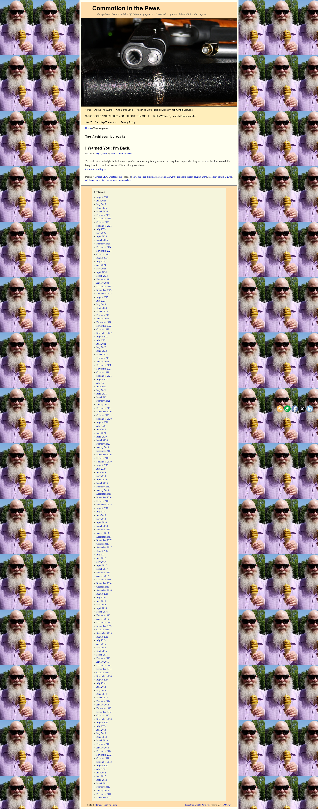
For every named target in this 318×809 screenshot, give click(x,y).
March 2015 (102, 654)
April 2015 (101, 651)
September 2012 (104, 762)
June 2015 (101, 644)
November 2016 (103, 583)
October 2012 (102, 758)
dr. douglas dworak (167, 176)
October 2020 (102, 415)
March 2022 (102, 354)
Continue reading (96, 169)
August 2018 (102, 508)
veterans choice (125, 179)
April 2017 (101, 565)
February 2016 (103, 615)
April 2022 (101, 351)
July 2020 (101, 426)
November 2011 (103, 797)
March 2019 (102, 483)
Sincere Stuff (101, 176)
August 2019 (102, 465)
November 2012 (103, 754)
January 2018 (102, 533)
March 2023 (102, 311)
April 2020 (101, 436)
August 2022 (102, 336)
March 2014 (102, 697)
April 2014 (101, 694)
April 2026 (101, 208)
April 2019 (101, 479)
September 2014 (104, 676)
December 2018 (103, 493)
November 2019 (103, 454)
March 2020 (102, 440)
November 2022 (103, 326)
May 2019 (101, 476)
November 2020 (103, 411)
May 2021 (101, 390)
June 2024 (101, 265)
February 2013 (103, 744)
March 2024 (102, 275)
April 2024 (101, 272)
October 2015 (102, 629)
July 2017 (101, 554)
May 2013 (101, 733)
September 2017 (104, 547)
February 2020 (103, 443)
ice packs (181, 176)
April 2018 (101, 522)
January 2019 (102, 490)
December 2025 (103, 218)
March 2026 (102, 211)
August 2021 (102, 379)
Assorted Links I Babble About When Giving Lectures (165, 109)
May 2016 (101, 604)
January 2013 (102, 747)
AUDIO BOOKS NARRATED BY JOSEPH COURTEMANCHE (117, 116)
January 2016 (102, 619)
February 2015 (103, 658)
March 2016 (102, 611)
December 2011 (103, 794)
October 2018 (102, 501)
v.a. (114, 179)
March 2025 (102, 240)
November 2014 (103, 669)
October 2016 (102, 586)
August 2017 (102, 551)
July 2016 (101, 597)
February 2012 (103, 787)
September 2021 (104, 375)
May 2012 (101, 776)
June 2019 (101, 472)
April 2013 (101, 737)
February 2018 (103, 529)
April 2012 (101, 779)
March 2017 (102, 569)
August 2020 (102, 422)
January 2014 (102, 704)
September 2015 (104, 633)
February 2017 (103, 572)
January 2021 (102, 404)
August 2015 (102, 636)
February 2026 (103, 215)
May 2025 (101, 233)
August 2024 (102, 258)
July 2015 (101, 640)
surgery (108, 179)
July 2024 (101, 261)
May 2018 (101, 519)
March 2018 (102, 526)
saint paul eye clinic (94, 179)
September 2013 (104, 719)
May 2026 (101, 204)
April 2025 (101, 236)
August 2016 (102, 593)
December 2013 (103, 708)
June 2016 (101, 601)
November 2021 (103, 368)
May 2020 (101, 433)
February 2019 (103, 486)
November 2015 (103, 626)
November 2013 (103, 712)
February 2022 (103, 358)
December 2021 (103, 365)
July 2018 (101, 511)
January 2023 (102, 318)
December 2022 (103, 322)
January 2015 (102, 661)
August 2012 (102, 765)
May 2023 (101, 304)
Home (88, 109)
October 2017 (102, 544)
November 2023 (103, 290)
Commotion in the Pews (126, 7)
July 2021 (101, 383)
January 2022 (102, 361)
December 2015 (103, 622)
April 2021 (101, 393)
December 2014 (103, 665)
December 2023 (103, 286)
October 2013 (102, 715)
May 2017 (101, 561)
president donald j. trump (220, 176)
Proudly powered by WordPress (197, 805)
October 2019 (102, 458)
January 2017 (102, 576)
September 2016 (104, 590)
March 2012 (102, 783)
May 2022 (101, 347)
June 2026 (101, 200)
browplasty (152, 176)
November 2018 (103, 497)
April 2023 (101, 308)
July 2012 (101, 769)
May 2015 (101, 647)
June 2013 (101, 729)
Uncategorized (115, 176)
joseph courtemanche (197, 176)
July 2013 (101, 726)
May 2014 (101, 690)
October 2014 (102, 672)
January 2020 (102, 447)
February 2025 (103, 243)
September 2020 (104, 418)
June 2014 (101, 686)
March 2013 (102, 740)
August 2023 (102, 297)
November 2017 (103, 540)
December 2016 (103, 579)
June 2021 (101, 386)
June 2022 (101, 343)
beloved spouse (138, 176)
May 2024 (101, 268)
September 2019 (104, 461)
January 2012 (102, 790)
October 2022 (102, 329)
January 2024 (102, 283)
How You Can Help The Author (101, 122)
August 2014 (102, 679)
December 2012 (103, 751)
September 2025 (104, 225)
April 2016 (101, 608)
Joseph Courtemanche (121, 153)
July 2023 (101, 300)
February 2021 (103, 400)
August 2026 (102, 197)
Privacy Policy (128, 122)
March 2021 (102, 397)
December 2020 (103, 408)
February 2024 (103, 279)
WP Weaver (226, 805)
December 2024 (103, 247)
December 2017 (103, 536)
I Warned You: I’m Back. (107, 148)
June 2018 (101, 515)
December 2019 (103, 451)
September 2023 (104, 293)
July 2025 (101, 229)
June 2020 (101, 429)
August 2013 (102, 722)
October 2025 (102, 222)
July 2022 (101, 340)
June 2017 (101, 558)
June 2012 (101, 772)
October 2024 (102, 254)
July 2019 (101, 468)
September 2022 (104, 333)
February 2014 (103, 701)
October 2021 (102, 372)
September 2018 (104, 504)
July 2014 (101, 683)
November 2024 (103, 250)
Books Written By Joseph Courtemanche (174, 116)
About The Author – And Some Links (113, 109)
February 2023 (103, 315)
